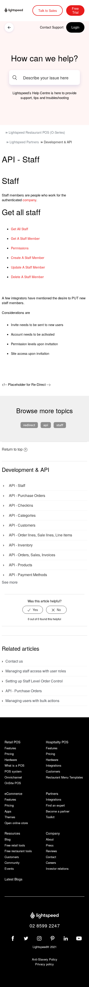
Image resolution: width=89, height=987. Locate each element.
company (29, 199)
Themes (10, 817)
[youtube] (79, 938)
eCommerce (13, 793)
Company (53, 833)
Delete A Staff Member (27, 276)
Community (12, 862)
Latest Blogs (13, 879)
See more (10, 582)
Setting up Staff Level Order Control (34, 681)
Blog (7, 839)
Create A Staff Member (27, 257)
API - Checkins (21, 505)
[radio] (32, 610)
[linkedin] (66, 938)
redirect (29, 425)
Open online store (16, 823)
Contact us (14, 661)
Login (75, 27)
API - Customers (22, 525)
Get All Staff (19, 229)
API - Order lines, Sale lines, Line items (40, 535)
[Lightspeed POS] (44, 916)
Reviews (51, 851)
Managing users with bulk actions (32, 700)
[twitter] (26, 938)
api (45, 425)
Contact (51, 857)
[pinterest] (52, 938)
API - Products (20, 564)
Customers (53, 771)
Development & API (58, 142)
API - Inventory (21, 545)
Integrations (53, 765)
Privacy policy (44, 964)
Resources (12, 833)
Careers (51, 862)
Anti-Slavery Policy (44, 959)
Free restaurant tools (18, 851)
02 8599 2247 (44, 925)
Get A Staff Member (25, 238)
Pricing (9, 754)
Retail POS (12, 742)
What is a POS (14, 765)
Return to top (12, 449)
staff (59, 425)
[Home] (17, 10)
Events (9, 868)
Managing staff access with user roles (35, 671)
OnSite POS (13, 783)
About (50, 839)
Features (10, 748)
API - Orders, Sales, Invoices (32, 554)
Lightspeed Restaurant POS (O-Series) (37, 132)
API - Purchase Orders (27, 495)
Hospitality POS (57, 742)
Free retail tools (15, 845)
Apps (8, 811)
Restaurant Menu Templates (64, 777)
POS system (13, 771)
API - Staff (17, 485)
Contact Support (51, 27)
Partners (52, 793)
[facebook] (13, 938)
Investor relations (57, 868)
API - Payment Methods (28, 574)
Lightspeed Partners (24, 142)
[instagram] (39, 938)
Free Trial (75, 10)
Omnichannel (13, 777)
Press (50, 845)
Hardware (11, 759)
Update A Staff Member (28, 267)
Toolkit (50, 817)
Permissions (20, 248)
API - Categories (22, 515)
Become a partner (57, 811)
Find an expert (55, 805)
